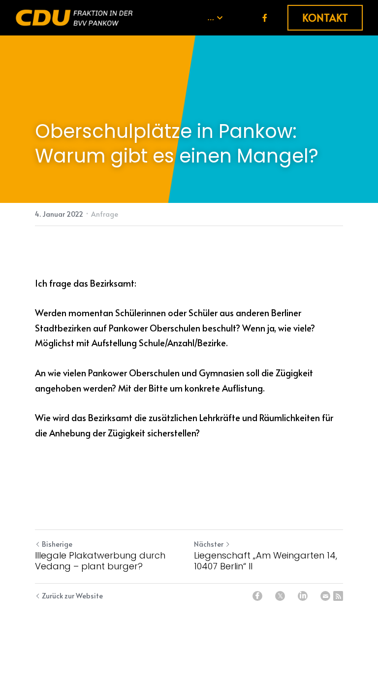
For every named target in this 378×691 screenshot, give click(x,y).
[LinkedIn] (303, 596)
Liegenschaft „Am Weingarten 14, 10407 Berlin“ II (265, 561)
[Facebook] (257, 596)
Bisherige (57, 544)
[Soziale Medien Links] (264, 17)
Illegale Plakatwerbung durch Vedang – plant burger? (100, 561)
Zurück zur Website (72, 595)
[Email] (325, 596)
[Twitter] (280, 596)
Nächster (208, 544)
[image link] (74, 17)
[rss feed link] (338, 596)
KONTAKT (325, 18)
